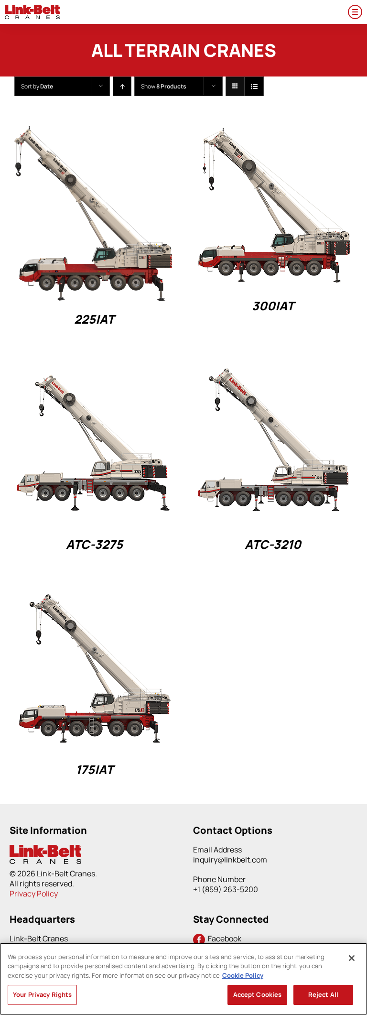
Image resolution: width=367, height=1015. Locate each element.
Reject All (323, 994)
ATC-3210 (273, 544)
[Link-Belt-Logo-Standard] (32, 8)
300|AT (273, 305)
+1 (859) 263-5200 (225, 889)
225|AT (94, 319)
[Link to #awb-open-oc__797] (355, 12)
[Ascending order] (122, 86)
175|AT (94, 769)
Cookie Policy (242, 975)
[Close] (351, 958)
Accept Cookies (257, 994)
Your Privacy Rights (42, 994)
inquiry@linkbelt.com (230, 859)
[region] (183, 979)
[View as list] (254, 86)
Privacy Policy (34, 893)
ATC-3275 (94, 544)
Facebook (223, 938)
